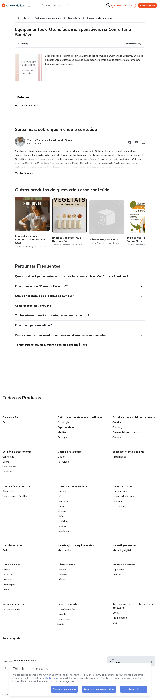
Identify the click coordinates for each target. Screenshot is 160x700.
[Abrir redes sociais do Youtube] (136, 143)
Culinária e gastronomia (16, 451)
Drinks (5, 461)
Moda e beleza (11, 564)
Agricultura (118, 569)
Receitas (7, 471)
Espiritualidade (66, 427)
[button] (76, 276)
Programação (119, 617)
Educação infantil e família (128, 451)
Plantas (116, 574)
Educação (63, 501)
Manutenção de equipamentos (76, 545)
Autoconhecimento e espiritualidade (80, 417)
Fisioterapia (64, 619)
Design (61, 456)
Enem (61, 506)
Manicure (7, 579)
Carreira (116, 422)
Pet (4, 422)
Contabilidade (120, 491)
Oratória (116, 437)
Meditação (63, 432)
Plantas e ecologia (123, 564)
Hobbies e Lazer (12, 545)
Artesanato (64, 569)
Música (61, 579)
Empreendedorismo (123, 496)
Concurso (62, 491)
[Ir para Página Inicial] (17, 5)
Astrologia (63, 422)
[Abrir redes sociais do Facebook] (129, 143)
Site (114, 622)
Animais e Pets (11, 417)
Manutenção (64, 550)
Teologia (62, 437)
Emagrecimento (66, 609)
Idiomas (62, 511)
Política (62, 526)
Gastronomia (9, 466)
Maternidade (119, 456)
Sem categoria (11, 638)
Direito (61, 496)
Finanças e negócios (124, 486)
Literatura (63, 521)
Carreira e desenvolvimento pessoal (134, 417)
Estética (7, 574)
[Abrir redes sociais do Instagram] (143, 143)
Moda (5, 589)
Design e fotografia (69, 451)
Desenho (62, 574)
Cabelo (6, 569)
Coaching (117, 427)
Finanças (117, 501)
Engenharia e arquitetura (17, 486)
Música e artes (66, 564)
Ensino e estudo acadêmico (74, 486)
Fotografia (63, 461)
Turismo (6, 550)
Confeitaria (8, 456)
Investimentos (120, 506)
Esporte (62, 614)
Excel (115, 612)
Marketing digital (121, 550)
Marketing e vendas (124, 545)
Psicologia (63, 531)
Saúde (61, 624)
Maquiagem (8, 584)
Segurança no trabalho (14, 496)
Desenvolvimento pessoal (126, 432)
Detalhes (23, 97)
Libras (61, 516)
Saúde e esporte (68, 604)
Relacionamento (11, 609)
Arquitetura (8, 491)
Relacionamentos (13, 604)
